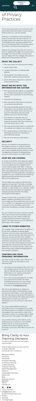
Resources (6, 375)
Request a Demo (21, 3)
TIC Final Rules (7, 400)
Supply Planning (8, 365)
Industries (5, 358)
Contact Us (6, 384)
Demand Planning (8, 361)
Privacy (4, 396)
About (4, 382)
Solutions (5, 356)
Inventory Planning (9, 363)
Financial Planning (8, 367)
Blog (3, 377)
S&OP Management (9, 369)
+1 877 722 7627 (8, 390)
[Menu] (33, 6)
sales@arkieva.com (9, 392)
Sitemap (5, 398)
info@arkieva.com (20, 285)
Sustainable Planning (10, 373)
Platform (5, 371)
